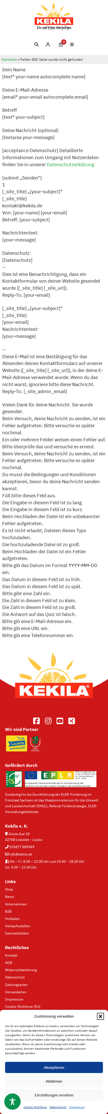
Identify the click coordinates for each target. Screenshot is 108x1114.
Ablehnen (54, 1081)
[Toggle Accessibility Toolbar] (12, 1101)
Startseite (9, 59)
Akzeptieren (54, 1067)
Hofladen (12, 918)
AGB (8, 962)
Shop (9, 889)
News (9, 896)
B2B (8, 911)
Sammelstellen (17, 933)
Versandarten (15, 991)
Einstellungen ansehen (54, 1095)
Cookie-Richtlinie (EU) (22, 1006)
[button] (100, 1016)
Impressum (77, 1107)
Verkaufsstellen (17, 925)
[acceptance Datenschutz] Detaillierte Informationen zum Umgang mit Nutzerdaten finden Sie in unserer (50, 157)
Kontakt (11, 955)
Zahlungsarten (16, 984)
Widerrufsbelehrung (21, 969)
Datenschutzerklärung (70, 164)
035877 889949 (21, 846)
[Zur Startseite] (54, 705)
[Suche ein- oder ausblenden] (36, 44)
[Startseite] (54, 28)
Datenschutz (58, 1107)
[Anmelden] (48, 44)
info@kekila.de (20, 854)
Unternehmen (16, 904)
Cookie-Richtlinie (35, 1107)
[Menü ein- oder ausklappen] (72, 44)
